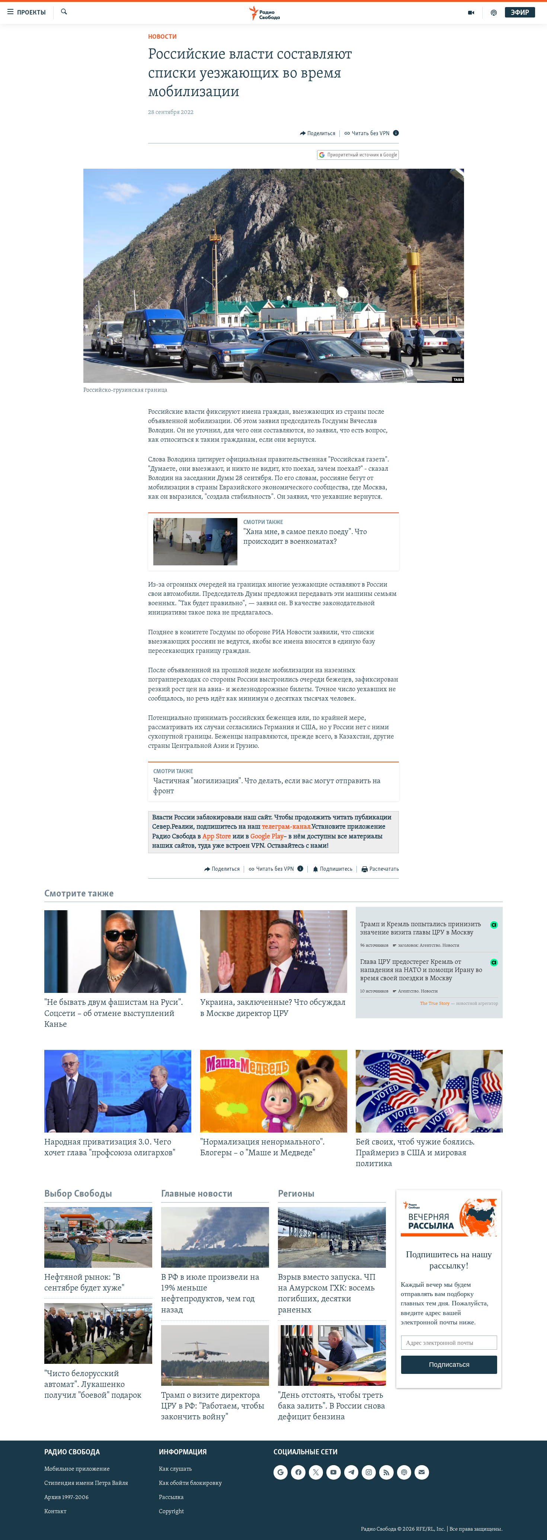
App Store (216, 836)
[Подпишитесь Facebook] (298, 1473)
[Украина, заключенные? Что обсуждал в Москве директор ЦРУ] (273, 951)
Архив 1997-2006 (66, 1498)
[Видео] (471, 12)
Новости (162, 37)
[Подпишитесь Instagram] (369, 1473)
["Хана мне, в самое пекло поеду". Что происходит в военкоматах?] (195, 541)
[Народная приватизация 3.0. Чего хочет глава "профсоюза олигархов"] (117, 1091)
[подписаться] (422, 1473)
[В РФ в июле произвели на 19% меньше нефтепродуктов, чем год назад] (215, 1237)
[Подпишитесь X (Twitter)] (316, 1473)
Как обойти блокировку (190, 1484)
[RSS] (386, 1473)
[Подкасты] (404, 1473)
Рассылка (171, 1498)
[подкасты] (494, 12)
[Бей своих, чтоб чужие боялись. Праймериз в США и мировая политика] (429, 1091)
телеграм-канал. (286, 827)
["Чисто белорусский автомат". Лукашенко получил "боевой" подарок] (98, 1333)
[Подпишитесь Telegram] (351, 1473)
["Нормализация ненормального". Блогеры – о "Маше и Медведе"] (273, 1091)
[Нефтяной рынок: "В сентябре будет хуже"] (98, 1237)
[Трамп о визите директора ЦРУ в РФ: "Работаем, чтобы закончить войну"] (215, 1355)
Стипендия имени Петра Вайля (86, 1484)
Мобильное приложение (77, 1470)
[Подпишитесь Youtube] (333, 1473)
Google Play (267, 836)
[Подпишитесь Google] (281, 1473)
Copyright (171, 1512)
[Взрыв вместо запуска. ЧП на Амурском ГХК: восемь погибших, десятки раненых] (332, 1237)
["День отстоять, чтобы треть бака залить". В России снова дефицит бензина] (332, 1355)
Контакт (55, 1512)
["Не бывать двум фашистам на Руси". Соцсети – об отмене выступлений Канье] (117, 951)
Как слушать (175, 1470)
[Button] (318, 134)
